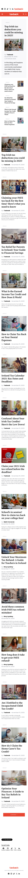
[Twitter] (10, 9)
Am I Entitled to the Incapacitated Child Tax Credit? (12, 705)
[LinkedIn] (12, 9)
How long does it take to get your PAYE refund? (13, 657)
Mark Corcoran (9, 522)
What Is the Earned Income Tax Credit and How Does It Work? (10, 112)
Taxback (10, 55)
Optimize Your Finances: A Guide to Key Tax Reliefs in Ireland (12, 793)
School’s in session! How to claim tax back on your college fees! (13, 515)
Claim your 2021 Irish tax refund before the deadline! (13, 469)
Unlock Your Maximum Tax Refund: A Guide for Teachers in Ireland (13, 560)
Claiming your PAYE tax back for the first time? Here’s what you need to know (9, 88)
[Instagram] (5, 9)
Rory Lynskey (8, 567)
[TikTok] (7, 9)
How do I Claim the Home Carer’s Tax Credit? (11, 748)
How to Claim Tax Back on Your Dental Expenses (9, 122)
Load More (13, 814)
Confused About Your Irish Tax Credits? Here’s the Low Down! (13, 421)
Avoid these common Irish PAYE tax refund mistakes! (12, 609)
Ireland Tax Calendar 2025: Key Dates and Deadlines (12, 378)
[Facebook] (2, 9)
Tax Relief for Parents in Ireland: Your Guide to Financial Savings (10, 100)
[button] (26, 14)
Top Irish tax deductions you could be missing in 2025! (13, 31)
